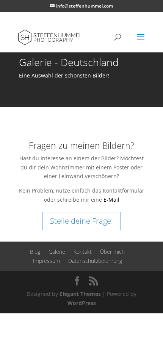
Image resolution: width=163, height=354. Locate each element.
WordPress (81, 303)
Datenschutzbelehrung (95, 260)
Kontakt (83, 251)
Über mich (112, 251)
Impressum (46, 260)
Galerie (57, 251)
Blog (35, 251)
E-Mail (111, 199)
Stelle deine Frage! (81, 221)
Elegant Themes (80, 293)
